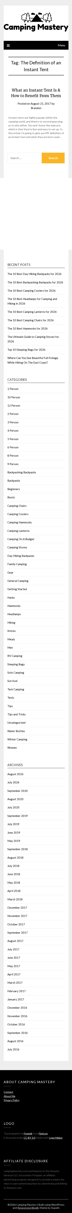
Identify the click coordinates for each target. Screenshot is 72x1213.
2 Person (12, 413)
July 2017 (13, 949)
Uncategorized (16, 722)
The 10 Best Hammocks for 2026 (27, 328)
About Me (9, 1096)
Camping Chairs (17, 505)
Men (10, 647)
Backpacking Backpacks (21, 472)
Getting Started (17, 589)
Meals (11, 639)
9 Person (12, 464)
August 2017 (15, 940)
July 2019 (13, 824)
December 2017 (17, 907)
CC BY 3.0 (29, 1137)
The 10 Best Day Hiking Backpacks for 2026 (34, 273)
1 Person (12, 388)
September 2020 (17, 790)
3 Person (12, 422)
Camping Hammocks (19, 522)
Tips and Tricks (16, 714)
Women (12, 747)
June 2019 (13, 832)
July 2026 (13, 782)
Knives (11, 630)
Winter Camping (17, 739)
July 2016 (13, 1049)
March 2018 (15, 899)
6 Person (12, 447)
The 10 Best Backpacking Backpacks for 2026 (35, 282)
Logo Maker (56, 1137)
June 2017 (13, 957)
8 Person (12, 455)
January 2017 (15, 999)
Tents (10, 697)
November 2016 (17, 1016)
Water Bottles (16, 731)
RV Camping (14, 655)
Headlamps (14, 614)
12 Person (13, 405)
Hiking (11, 622)
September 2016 (17, 1032)
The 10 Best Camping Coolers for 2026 (31, 290)
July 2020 (13, 807)
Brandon (36, 108)
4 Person (12, 430)
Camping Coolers (17, 514)
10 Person (13, 397)
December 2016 (17, 1007)
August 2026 (15, 774)
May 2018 (13, 882)
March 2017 (15, 982)
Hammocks (13, 605)
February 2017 (16, 991)
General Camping (17, 580)
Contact (8, 1091)
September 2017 (17, 932)
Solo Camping (15, 672)
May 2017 (13, 966)
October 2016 (16, 1024)
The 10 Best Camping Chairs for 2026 (30, 320)
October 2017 (16, 924)
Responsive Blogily (28, 1207)
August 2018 (15, 857)
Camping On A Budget (20, 539)
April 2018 (13, 890)
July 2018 (13, 865)
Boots (11, 497)
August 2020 (15, 799)
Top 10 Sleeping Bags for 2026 (26, 349)
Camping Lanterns (18, 530)
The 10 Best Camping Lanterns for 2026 (32, 311)
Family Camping (17, 564)
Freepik (28, 1133)
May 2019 (13, 840)
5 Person (12, 439)
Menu (61, 45)
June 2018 (13, 874)
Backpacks (13, 480)
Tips (10, 706)
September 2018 (17, 849)
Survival (12, 680)
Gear (10, 572)
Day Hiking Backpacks (20, 555)
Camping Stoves (17, 547)
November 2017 (17, 915)
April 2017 (13, 974)
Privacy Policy (11, 1100)
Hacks (11, 597)
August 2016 (15, 1041)
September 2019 (17, 815)
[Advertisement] (36, 214)
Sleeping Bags (16, 664)
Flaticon (43, 1133)
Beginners (13, 489)
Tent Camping (15, 689)
